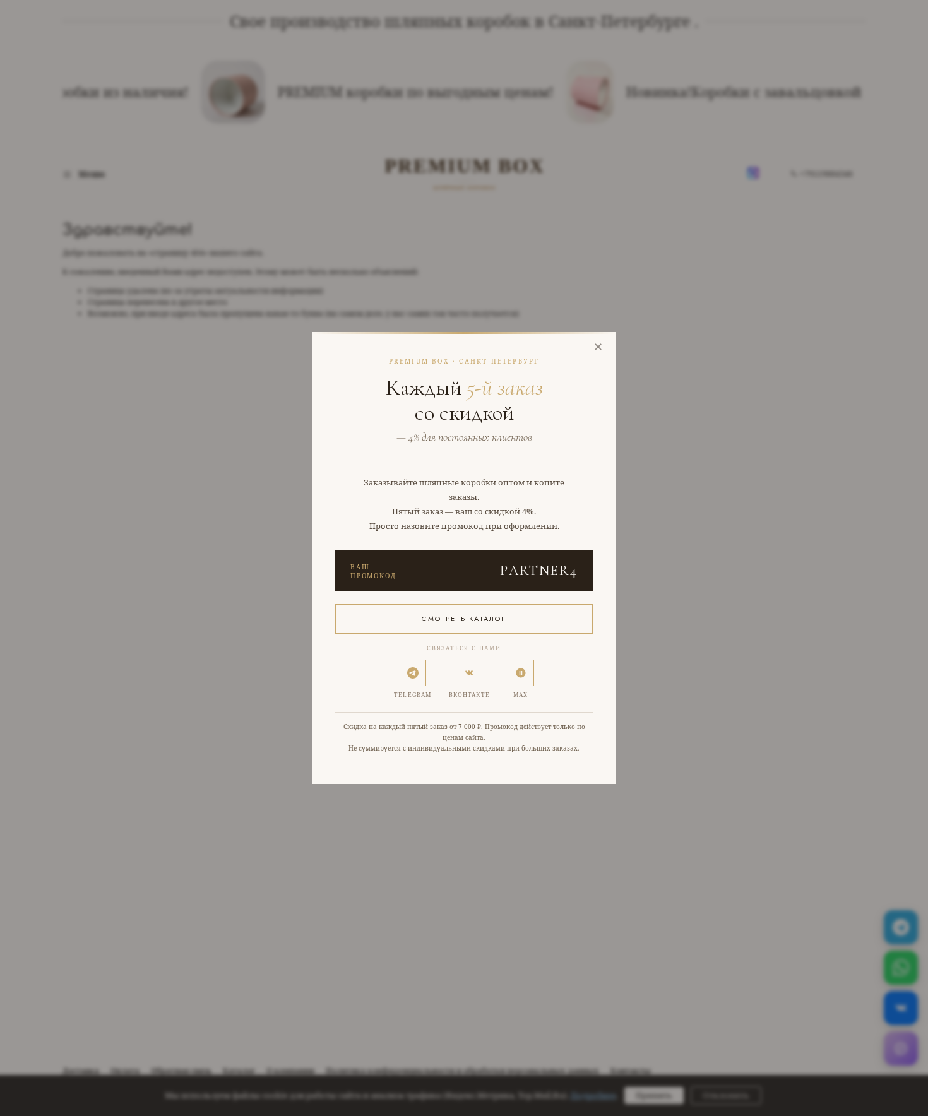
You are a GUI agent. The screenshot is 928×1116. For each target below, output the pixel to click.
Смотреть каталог (464, 619)
